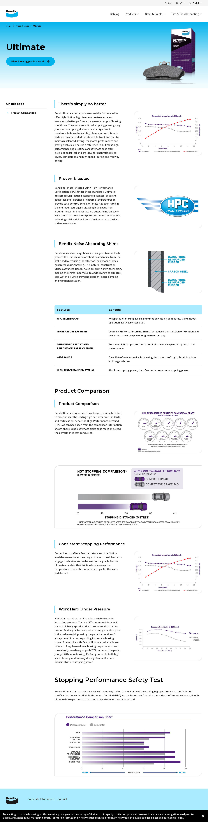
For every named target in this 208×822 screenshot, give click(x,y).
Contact (168, 3)
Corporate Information (41, 799)
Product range (22, 25)
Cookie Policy (175, 817)
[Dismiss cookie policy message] (203, 816)
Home (9, 25)
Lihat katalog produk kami (27, 61)
